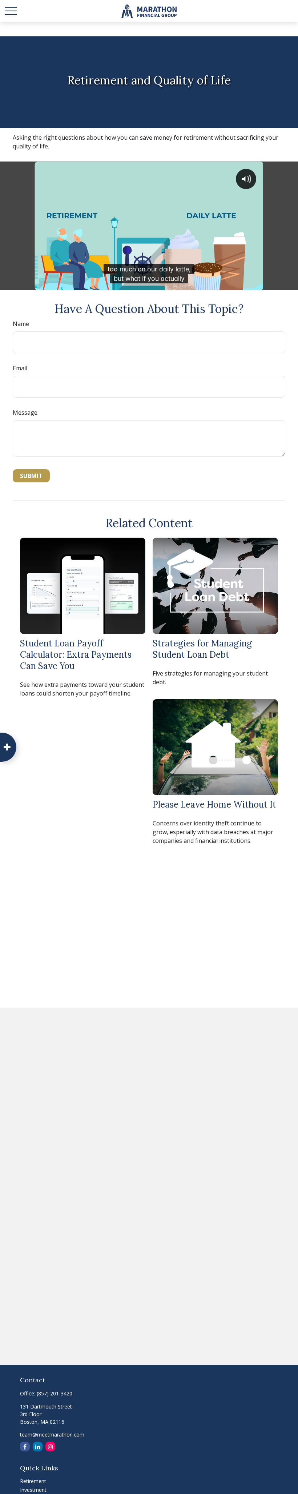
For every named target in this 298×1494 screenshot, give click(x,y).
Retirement (33, 1481)
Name (21, 324)
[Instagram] (50, 1446)
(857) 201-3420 (54, 1393)
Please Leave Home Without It (214, 804)
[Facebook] (25, 1446)
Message (25, 413)
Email (20, 368)
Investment (33, 1489)
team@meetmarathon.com (52, 1434)
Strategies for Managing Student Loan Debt (202, 649)
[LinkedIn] (38, 1446)
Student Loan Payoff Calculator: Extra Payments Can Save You (76, 655)
